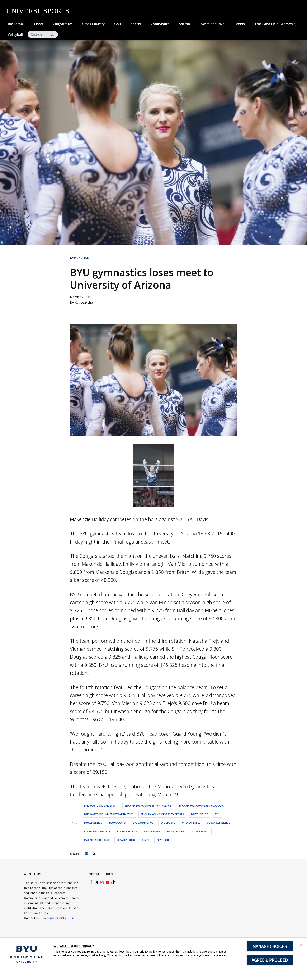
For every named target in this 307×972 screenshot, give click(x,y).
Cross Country (93, 24)
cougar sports (127, 831)
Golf (117, 24)
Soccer (136, 24)
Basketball (16, 24)
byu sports (168, 822)
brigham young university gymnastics (109, 814)
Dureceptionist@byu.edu (57, 918)
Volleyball (15, 34)
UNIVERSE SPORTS (37, 11)
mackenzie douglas (97, 840)
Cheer (38, 24)
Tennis (239, 24)
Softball (185, 24)
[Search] (52, 34)
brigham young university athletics (148, 805)
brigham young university (101, 805)
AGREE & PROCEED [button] (270, 960)
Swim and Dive (212, 24)
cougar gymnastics (97, 831)
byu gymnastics (143, 822)
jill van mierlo (200, 831)
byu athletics (93, 822)
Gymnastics (160, 24)
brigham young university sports (162, 814)
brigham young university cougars (201, 805)
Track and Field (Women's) (275, 24)
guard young (175, 831)
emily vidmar (152, 831)
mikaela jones (126, 840)
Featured (163, 840)
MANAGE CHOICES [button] (269, 946)
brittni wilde (199, 814)
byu (217, 814)
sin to (146, 840)
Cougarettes (63, 24)
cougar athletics (218, 822)
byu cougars (117, 822)
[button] (300, 945)
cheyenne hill (191, 822)
